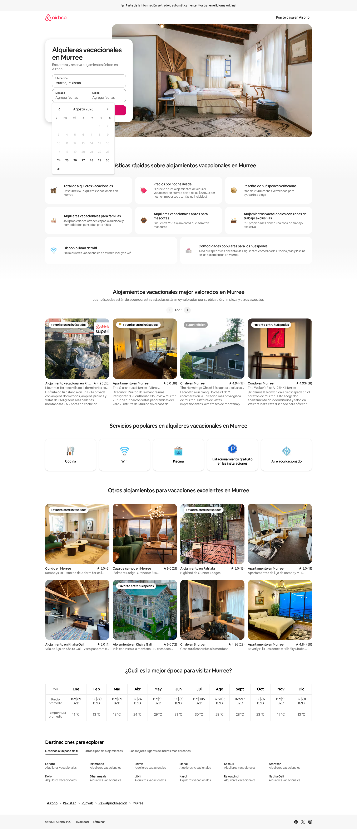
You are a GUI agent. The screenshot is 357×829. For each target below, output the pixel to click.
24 (58, 160)
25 (67, 160)
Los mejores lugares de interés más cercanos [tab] (160, 751)
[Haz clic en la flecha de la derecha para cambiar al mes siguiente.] (107, 109)
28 (91, 160)
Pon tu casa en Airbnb (292, 17)
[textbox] (70, 97)
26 (75, 160)
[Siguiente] (187, 310)
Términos (99, 822)
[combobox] (89, 82)
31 (58, 169)
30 (107, 160)
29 (99, 160)
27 (83, 160)
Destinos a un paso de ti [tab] (61, 751)
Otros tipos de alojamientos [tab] (104, 751)
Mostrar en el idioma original (217, 5)
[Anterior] (169, 310)
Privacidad (82, 822)
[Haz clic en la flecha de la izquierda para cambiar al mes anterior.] (59, 109)
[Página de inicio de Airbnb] (55, 17)
